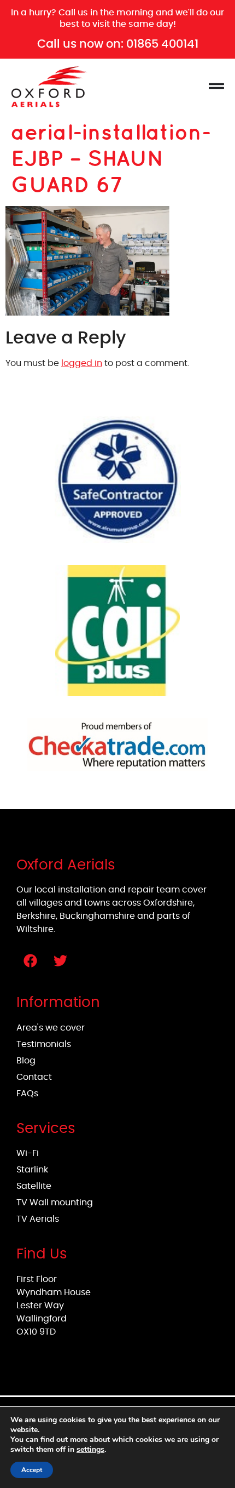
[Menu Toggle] (216, 86)
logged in (81, 363)
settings (90, 1450)
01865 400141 (162, 43)
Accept (31, 1470)
